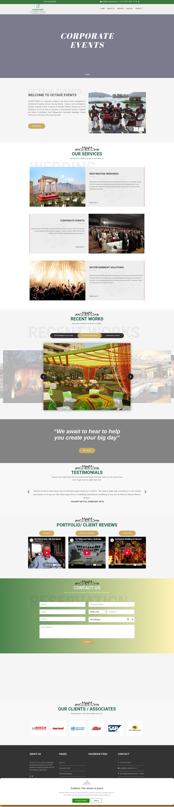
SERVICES (120, 8)
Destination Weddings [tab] (90, 335)
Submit (87, 642)
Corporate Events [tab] (113, 335)
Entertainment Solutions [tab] (63, 335)
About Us (62, 762)
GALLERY (130, 8)
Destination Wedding (65, 773)
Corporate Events (64, 768)
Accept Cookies (81, 800)
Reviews (46, 533)
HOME (103, 8)
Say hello (87, 450)
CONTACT (138, 8)
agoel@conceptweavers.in (109, 1)
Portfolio (127, 533)
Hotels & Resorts (87, 533)
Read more (36, 126)
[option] (87, 496)
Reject (96, 800)
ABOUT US (111, 8)
